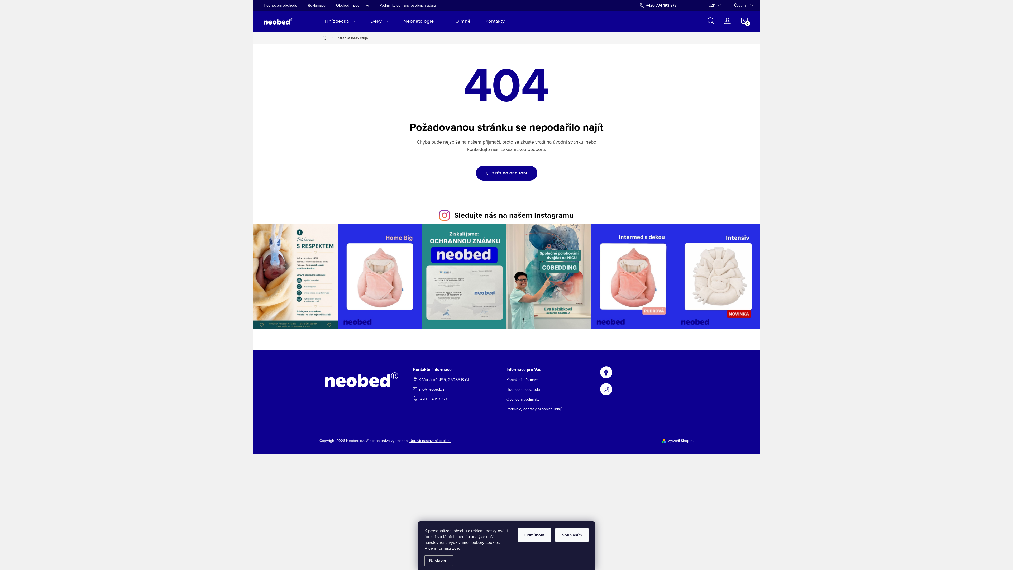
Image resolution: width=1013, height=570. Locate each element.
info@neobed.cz (431, 389)
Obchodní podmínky (352, 5)
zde (455, 548)
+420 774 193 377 (432, 399)
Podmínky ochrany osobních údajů (408, 5)
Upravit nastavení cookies (430, 440)
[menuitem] (340, 21)
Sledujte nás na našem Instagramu (514, 215)
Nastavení (438, 561)
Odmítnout (534, 535)
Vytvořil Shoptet (681, 440)
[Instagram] (606, 389)
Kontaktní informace (522, 379)
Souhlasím (572, 535)
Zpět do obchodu (510, 173)
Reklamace (317, 5)
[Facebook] (606, 372)
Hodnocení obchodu (280, 5)
